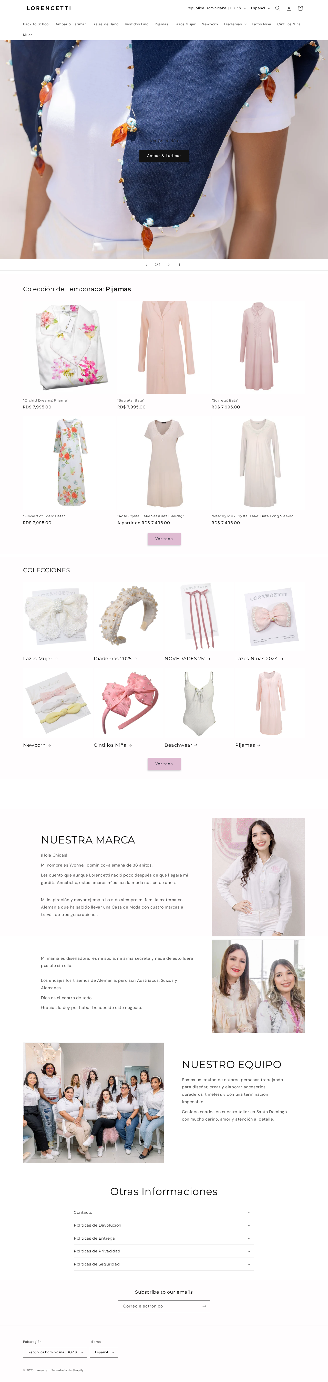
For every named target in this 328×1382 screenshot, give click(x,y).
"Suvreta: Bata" (131, 400)
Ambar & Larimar (164, 155)
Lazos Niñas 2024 (256, 658)
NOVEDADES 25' (185, 658)
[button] (235, 24)
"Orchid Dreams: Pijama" (45, 400)
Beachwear (178, 745)
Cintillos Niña (110, 745)
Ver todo (164, 538)
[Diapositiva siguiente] (169, 264)
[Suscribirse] (204, 1306)
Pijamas (245, 745)
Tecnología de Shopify (68, 1370)
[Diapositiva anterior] (146, 264)
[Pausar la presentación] (181, 264)
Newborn (34, 745)
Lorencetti (43, 1370)
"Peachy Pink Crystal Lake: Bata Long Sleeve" (252, 516)
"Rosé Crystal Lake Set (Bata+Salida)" (150, 516)
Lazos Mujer (38, 658)
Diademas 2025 (113, 658)
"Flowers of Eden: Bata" (44, 516)
